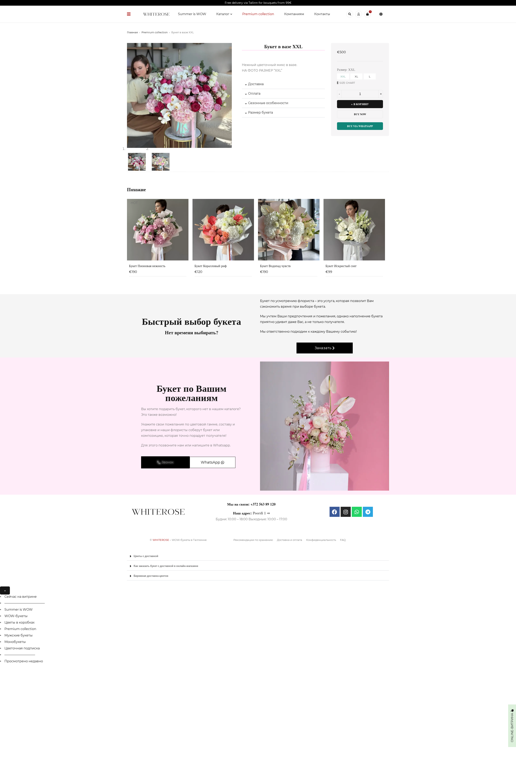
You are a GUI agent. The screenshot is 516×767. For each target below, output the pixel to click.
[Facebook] (335, 512)
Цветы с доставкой (146, 556)
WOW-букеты (16, 616)
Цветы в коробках (19, 622)
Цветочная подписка (22, 648)
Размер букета (260, 112)
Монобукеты (15, 642)
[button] (283, 84)
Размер (341, 69)
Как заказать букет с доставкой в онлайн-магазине (166, 566)
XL (356, 76)
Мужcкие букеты (18, 635)
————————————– (24, 603)
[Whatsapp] (357, 512)
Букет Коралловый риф (211, 266)
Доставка (256, 84)
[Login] (358, 14)
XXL (343, 76)
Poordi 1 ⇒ (261, 513)
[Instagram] (346, 512)
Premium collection (154, 32)
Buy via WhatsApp (360, 126)
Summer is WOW (18, 609)
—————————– (19, 655)
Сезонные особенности (268, 103)
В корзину (361, 104)
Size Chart (347, 82)
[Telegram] (368, 512)
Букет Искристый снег (341, 266)
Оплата (254, 93)
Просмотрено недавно (23, 661)
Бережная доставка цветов (151, 576)
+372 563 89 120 (263, 504)
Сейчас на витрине (20, 597)
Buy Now (360, 114)
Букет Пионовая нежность (147, 266)
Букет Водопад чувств (275, 266)
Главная (132, 32)
